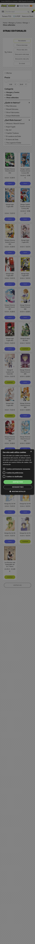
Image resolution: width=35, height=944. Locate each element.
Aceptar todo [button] (18, 482)
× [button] (31, 451)
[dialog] (17, 472)
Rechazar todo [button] (17, 487)
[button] (17, 491)
